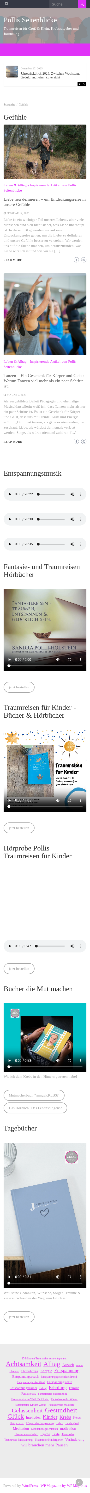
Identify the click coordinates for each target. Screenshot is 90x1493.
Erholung (58, 1387)
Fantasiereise (28, 1393)
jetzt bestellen (19, 687)
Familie (74, 1388)
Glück (15, 1416)
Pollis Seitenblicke (30, 20)
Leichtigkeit (72, 1423)
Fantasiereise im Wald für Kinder (30, 1399)
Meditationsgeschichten (44, 1428)
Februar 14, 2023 (18, 213)
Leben (59, 1423)
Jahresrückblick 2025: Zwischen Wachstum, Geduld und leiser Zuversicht (50, 75)
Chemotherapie (29, 1371)
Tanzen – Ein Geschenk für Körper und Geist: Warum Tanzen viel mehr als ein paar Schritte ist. (44, 380)
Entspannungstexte (59, 1382)
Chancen (14, 1371)
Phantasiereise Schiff (26, 1434)
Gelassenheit (27, 1410)
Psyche (45, 1434)
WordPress (30, 1486)
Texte (56, 1434)
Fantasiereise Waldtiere (61, 1404)
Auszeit (68, 1365)
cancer (79, 1365)
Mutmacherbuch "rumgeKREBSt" (34, 1095)
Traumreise (68, 1434)
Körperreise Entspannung (40, 1423)
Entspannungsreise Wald (31, 1382)
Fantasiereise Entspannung (52, 1393)
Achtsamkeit (23, 1363)
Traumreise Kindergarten (49, 1439)
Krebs (65, 1417)
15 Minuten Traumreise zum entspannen (44, 1358)
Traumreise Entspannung (18, 1439)
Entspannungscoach (25, 1376)
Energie (46, 1371)
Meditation (21, 1428)
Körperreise (17, 1423)
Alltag (51, 1364)
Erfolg (43, 1388)
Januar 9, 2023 (16, 394)
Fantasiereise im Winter (64, 1399)
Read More (13, 260)
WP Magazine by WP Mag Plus (64, 1486)
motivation (68, 1428)
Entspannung (66, 1370)
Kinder (50, 1417)
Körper (77, 1417)
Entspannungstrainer (23, 1388)
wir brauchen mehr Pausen (44, 1445)
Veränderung (74, 1439)
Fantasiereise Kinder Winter (30, 1404)
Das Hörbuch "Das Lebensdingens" (35, 1108)
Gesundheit (61, 1410)
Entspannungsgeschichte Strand (59, 1376)
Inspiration (33, 1417)
